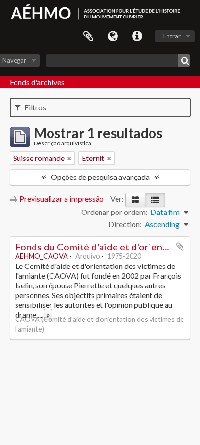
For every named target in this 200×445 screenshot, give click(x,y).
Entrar (172, 36)
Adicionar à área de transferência (180, 246)
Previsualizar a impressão (61, 198)
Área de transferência (88, 36)
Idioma (112, 36)
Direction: (125, 224)
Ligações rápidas (137, 36)
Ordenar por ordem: (114, 211)
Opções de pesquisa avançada (100, 176)
